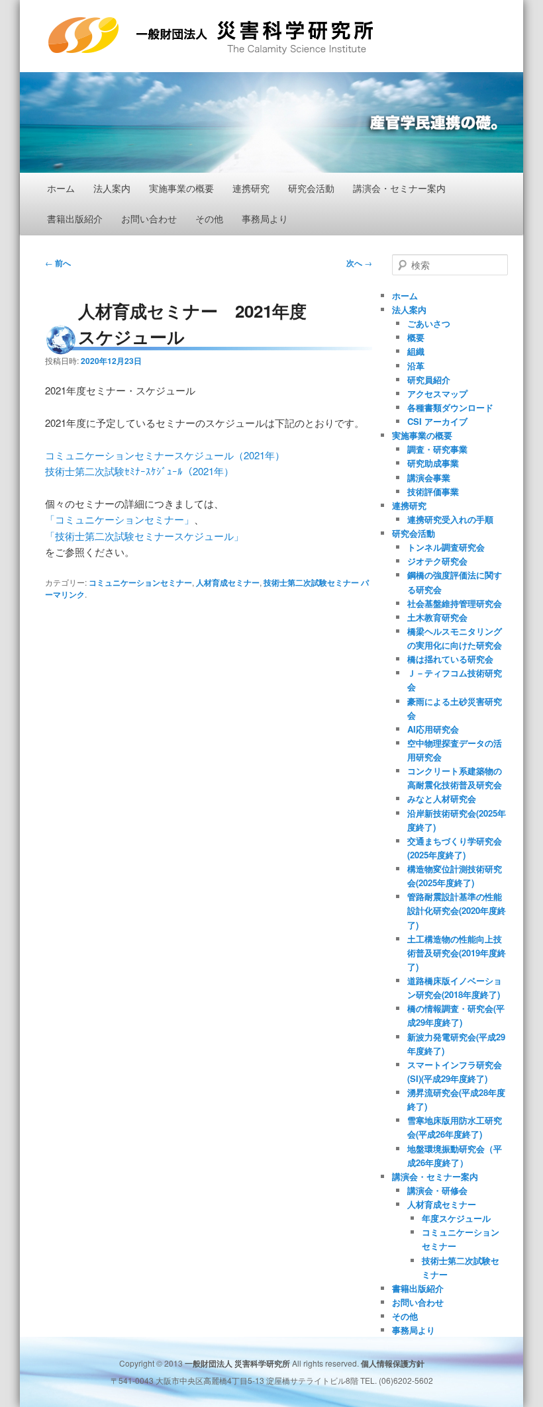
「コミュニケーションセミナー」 (119, 519)
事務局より (265, 218)
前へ (58, 263)
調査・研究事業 (437, 449)
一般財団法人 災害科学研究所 (177, 54)
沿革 (415, 365)
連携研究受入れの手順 (450, 519)
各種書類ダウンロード (450, 407)
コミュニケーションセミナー (140, 582)
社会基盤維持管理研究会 (454, 603)
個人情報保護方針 (392, 1363)
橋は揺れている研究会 (450, 659)
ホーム (61, 188)
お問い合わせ (149, 218)
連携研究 (251, 188)
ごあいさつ (428, 323)
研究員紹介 (428, 379)
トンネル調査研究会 (446, 547)
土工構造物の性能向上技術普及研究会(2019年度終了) (456, 952)
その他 (209, 218)
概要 (415, 337)
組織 (415, 351)
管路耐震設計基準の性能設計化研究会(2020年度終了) (456, 910)
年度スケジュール (456, 1218)
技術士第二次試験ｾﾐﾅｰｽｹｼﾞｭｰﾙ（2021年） (139, 471)
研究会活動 (311, 188)
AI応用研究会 (433, 729)
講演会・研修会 (437, 1190)
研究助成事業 (433, 463)
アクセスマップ (437, 393)
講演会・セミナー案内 (399, 188)
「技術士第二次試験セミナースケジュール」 (144, 536)
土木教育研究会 (437, 617)
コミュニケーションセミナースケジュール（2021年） (165, 455)
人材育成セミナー (228, 582)
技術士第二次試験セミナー (311, 582)
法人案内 (111, 188)
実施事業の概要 (181, 188)
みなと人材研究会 (441, 798)
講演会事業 (428, 477)
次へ (359, 263)
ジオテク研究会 (437, 561)
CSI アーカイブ (437, 421)
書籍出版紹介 (75, 218)
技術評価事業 (433, 491)
